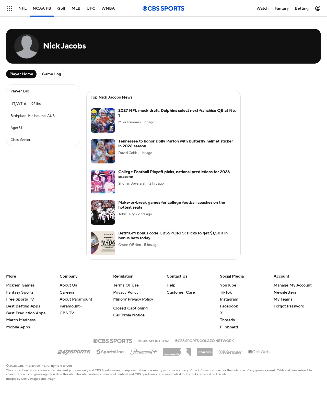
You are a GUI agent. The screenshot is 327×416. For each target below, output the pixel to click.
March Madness (21, 320)
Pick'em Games (20, 285)
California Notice (129, 315)
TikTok (226, 292)
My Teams (283, 299)
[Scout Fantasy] (230, 351)
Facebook (229, 306)
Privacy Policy (125, 292)
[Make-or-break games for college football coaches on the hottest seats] (103, 212)
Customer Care (181, 292)
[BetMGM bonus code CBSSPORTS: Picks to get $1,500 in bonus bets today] (103, 243)
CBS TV (67, 313)
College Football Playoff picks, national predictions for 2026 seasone (174, 174)
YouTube (228, 285)
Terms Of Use (126, 285)
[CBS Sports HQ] (153, 340)
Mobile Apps (18, 327)
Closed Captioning (130, 308)
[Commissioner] (177, 350)
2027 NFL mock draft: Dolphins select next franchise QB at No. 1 (177, 113)
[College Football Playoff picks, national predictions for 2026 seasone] (103, 182)
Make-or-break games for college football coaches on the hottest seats (171, 205)
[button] (9, 8)
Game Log (51, 74)
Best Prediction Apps (25, 313)
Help (171, 285)
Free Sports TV (20, 299)
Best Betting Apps (23, 306)
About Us (68, 285)
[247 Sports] (73, 350)
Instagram (229, 299)
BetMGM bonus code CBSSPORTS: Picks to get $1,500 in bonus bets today (173, 236)
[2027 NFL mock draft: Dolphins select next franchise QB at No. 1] (103, 120)
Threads (227, 320)
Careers (67, 292)
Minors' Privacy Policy (133, 299)
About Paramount (76, 299)
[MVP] (205, 350)
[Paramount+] (143, 350)
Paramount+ (71, 306)
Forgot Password (289, 306)
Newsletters (285, 292)
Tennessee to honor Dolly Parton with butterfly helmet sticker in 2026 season (175, 144)
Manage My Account (293, 285)
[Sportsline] (110, 351)
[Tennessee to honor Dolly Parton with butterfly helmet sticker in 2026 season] (103, 151)
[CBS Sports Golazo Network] (204, 340)
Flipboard (229, 327)
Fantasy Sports (19, 292)
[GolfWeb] (259, 351)
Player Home (21, 74)
